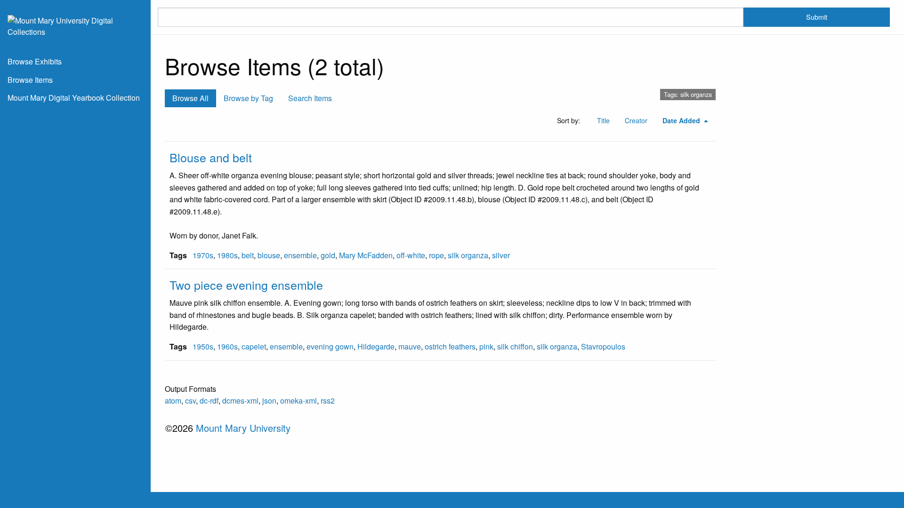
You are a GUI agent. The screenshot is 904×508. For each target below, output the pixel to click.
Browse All (190, 98)
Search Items (310, 98)
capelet (254, 346)
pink (486, 346)
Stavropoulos (603, 346)
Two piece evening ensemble (246, 284)
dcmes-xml (240, 400)
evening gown (330, 346)
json (269, 400)
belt (248, 255)
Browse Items (30, 79)
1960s (227, 346)
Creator (636, 120)
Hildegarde (376, 346)
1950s (203, 346)
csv (190, 400)
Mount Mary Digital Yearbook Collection (74, 97)
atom (173, 400)
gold (328, 255)
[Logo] (75, 25)
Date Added (682, 120)
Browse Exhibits (35, 61)
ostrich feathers (450, 346)
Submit (816, 17)
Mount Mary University (243, 428)
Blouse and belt (211, 157)
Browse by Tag (248, 98)
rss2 (328, 400)
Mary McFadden (366, 255)
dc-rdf (209, 400)
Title (603, 120)
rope (436, 255)
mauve (409, 346)
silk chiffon (515, 346)
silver (501, 255)
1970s (203, 255)
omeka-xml (298, 400)
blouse (269, 255)
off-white (410, 255)
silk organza (468, 255)
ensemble (300, 255)
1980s (227, 255)
